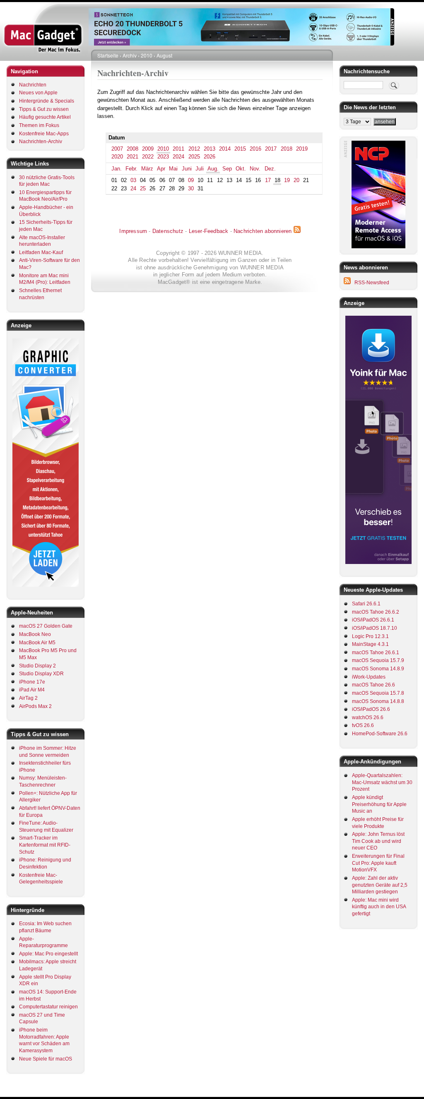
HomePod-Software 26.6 (379, 734)
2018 (286, 149)
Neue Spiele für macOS (45, 1059)
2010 (146, 55)
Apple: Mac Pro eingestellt (48, 954)
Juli (199, 169)
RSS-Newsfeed (371, 283)
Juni (187, 169)
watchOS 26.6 (367, 717)
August (164, 55)
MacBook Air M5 (37, 642)
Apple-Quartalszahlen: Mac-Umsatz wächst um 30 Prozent (382, 782)
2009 (148, 149)
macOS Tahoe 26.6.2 (375, 612)
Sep (227, 169)
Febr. (131, 169)
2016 (255, 149)
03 (133, 180)
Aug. (213, 169)
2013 (209, 149)
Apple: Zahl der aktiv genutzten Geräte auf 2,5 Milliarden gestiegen (379, 885)
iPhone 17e (32, 682)
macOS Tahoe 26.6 (373, 685)
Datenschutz (167, 231)
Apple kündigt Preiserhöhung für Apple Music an (379, 804)
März (147, 169)
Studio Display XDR (41, 674)
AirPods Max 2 (35, 706)
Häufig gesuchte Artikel (45, 117)
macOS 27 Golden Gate (45, 626)
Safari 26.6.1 (366, 604)
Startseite (107, 55)
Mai (173, 169)
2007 (117, 149)
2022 (148, 157)
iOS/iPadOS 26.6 (371, 709)
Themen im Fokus (39, 125)
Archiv (130, 55)
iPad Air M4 (32, 690)
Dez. (270, 169)
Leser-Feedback (209, 231)
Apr (161, 169)
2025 (194, 157)
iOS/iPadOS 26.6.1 (373, 620)
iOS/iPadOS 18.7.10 (374, 628)
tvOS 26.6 (363, 725)
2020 (117, 157)
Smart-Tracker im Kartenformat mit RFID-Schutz (44, 844)
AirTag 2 (28, 698)
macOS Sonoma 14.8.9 (378, 669)
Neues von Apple (38, 93)
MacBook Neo (35, 634)
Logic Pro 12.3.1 (370, 636)
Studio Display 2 (37, 666)
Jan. (116, 169)
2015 (240, 149)
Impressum (133, 231)
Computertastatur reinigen (48, 1007)
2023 (163, 157)
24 (133, 188)
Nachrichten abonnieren (263, 231)
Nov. (255, 169)
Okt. (241, 169)
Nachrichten (32, 85)
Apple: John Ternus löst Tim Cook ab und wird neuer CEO (378, 841)
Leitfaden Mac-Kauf (41, 252)
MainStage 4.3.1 (370, 644)
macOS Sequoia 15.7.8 (378, 693)
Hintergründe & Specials (46, 101)
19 (287, 180)
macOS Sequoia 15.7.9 (378, 660)
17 (268, 180)
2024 (178, 157)
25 (143, 188)
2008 (132, 149)
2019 (302, 149)
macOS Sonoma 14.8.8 (378, 701)
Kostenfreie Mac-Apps (44, 134)
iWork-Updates (368, 677)
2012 (194, 149)
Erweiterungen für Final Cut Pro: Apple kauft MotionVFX (378, 863)
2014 (225, 149)
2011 (178, 149)
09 (191, 180)
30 (191, 188)
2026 (209, 157)
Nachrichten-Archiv (40, 141)
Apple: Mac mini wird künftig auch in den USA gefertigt (379, 907)
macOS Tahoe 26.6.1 (375, 652)
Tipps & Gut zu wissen (44, 109)
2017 (271, 149)
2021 (132, 157)
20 (296, 180)
